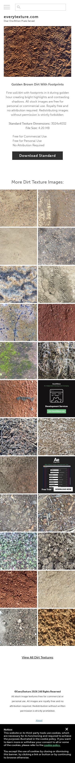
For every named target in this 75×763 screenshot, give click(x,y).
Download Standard (37, 155)
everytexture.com (21, 18)
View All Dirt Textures (37, 657)
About (39, 720)
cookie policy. (52, 745)
